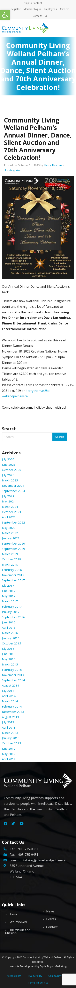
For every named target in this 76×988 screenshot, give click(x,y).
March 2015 (10, 664)
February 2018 (12, 570)
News (50, 911)
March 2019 (10, 554)
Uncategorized (13, 170)
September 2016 (13, 617)
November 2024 (13, 485)
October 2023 (11, 512)
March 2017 (10, 601)
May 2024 (8, 501)
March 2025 (10, 480)
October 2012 (11, 743)
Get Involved (18, 922)
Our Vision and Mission (17, 931)
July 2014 (8, 691)
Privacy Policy (34, 975)
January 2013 (10, 738)
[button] (5, 15)
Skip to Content (33, 3)
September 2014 (13, 680)
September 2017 (13, 580)
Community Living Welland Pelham (42, 957)
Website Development (23, 966)
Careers (64, 9)
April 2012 (9, 759)
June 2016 (8, 622)
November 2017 (13, 575)
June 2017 (8, 591)
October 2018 (11, 559)
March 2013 (10, 733)
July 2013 (8, 722)
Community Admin (58, 975)
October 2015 (11, 643)
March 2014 (10, 701)
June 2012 (8, 748)
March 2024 (10, 507)
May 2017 (8, 596)
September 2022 (13, 522)
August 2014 (10, 685)
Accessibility (14, 975)
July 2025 (8, 475)
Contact (37, 16)
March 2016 (10, 633)
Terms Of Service (38, 982)
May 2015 (8, 659)
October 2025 (11, 470)
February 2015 (12, 670)
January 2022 (10, 538)
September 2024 (13, 491)
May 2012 (8, 754)
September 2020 (13, 543)
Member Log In (32, 9)
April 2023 (9, 517)
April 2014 (9, 696)
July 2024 (8, 496)
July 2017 (8, 585)
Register (15, 9)
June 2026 (8, 464)
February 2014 (12, 706)
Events (51, 919)
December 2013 (13, 712)
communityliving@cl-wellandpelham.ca (37, 860)
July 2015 (8, 648)
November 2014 (13, 675)
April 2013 (9, 727)
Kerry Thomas (53, 165)
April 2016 (9, 627)
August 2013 (10, 717)
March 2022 (10, 533)
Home (13, 914)
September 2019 (13, 549)
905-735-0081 (28, 849)
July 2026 (8, 459)
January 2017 (10, 612)
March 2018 (10, 564)
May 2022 (8, 528)
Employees (50, 9)
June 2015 (8, 654)
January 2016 (10, 638)
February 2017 (12, 606)
